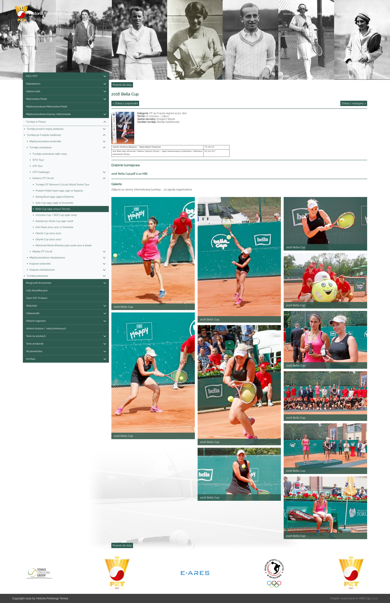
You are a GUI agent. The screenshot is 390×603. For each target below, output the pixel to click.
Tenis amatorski (34, 343)
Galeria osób (33, 91)
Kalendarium (33, 83)
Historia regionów (36, 320)
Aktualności (325, 13)
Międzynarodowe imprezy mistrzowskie (48, 114)
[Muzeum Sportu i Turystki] (124, 572)
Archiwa (30, 358)
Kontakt (370, 13)
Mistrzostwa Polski (36, 99)
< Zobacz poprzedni (125, 103)
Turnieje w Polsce (36, 121)
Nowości (310, 13)
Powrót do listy (122, 84)
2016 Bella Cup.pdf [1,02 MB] (129, 173)
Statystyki (31, 305)
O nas (359, 13)
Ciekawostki (32, 313)
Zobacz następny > (354, 103)
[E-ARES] (46, 573)
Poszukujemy (344, 13)
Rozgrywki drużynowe (38, 282)
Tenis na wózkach (36, 336)
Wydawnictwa (34, 351)
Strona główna (292, 13)
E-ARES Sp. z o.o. (367, 598)
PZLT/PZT (32, 76)
